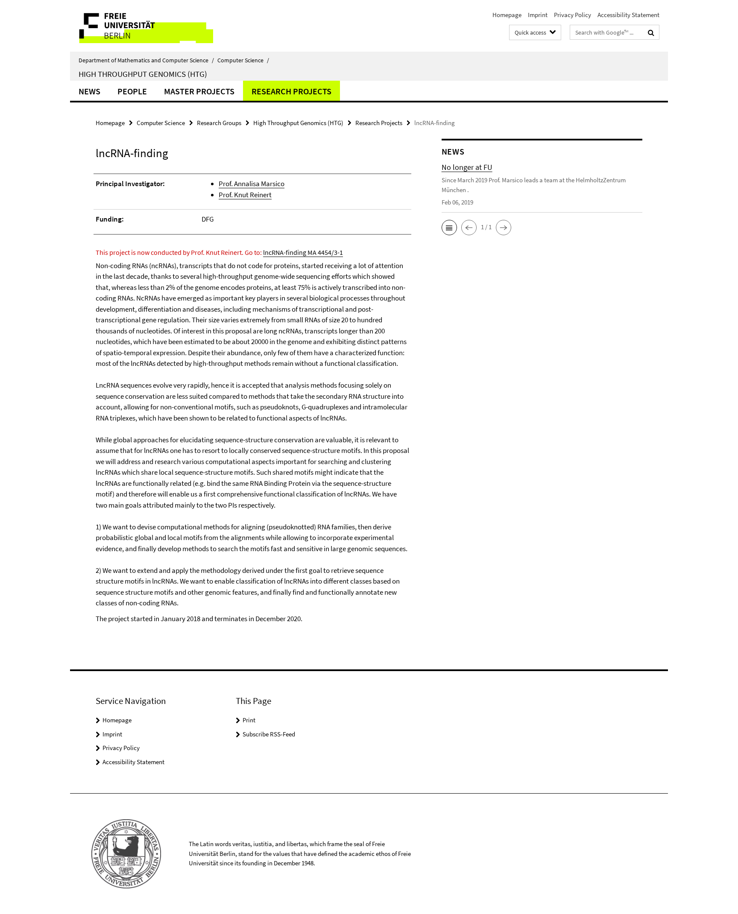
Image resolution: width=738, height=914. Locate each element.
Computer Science (243, 60)
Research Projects (291, 91)
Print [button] (249, 720)
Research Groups (219, 123)
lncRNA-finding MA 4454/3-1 (303, 252)
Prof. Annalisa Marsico (251, 183)
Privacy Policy (572, 15)
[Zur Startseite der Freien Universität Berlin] (141, 26)
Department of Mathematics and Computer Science (146, 60)
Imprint (538, 15)
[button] (449, 227)
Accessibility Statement (628, 15)
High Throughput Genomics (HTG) (143, 74)
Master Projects (199, 91)
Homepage (506, 15)
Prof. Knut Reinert (245, 194)
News (89, 91)
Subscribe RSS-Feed (269, 734)
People (132, 91)
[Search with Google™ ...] (651, 32)
